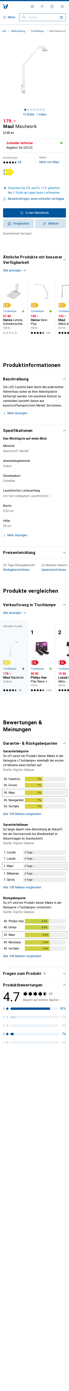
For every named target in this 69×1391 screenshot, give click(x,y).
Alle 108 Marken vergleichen (22, 814)
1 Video (41, 114)
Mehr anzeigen (17, 413)
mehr (33, 1123)
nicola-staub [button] (20, 1287)
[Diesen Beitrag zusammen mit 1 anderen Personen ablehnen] (63, 1194)
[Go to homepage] (5, 6)
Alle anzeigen (12, 270)
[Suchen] (23, 17)
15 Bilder (29, 114)
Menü (11, 17)
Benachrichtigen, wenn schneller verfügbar (36, 199)
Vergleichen (21, 223)
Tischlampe (37, 31)
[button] (8, 172)
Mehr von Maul (49, 160)
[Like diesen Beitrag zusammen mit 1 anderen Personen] (46, 1076)
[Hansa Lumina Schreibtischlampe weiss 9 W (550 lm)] (14, 307)
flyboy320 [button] (19, 1192)
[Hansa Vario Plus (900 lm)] (41, 307)
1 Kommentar (48, 1270)
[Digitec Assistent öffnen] (52, 6)
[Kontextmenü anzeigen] (37, 1076)
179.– (9, 121)
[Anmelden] (42, 6)
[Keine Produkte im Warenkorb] (62, 6)
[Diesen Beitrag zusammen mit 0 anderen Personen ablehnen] (63, 1076)
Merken (53, 223)
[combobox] (13, 1062)
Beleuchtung (18, 31)
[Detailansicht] (34, 793)
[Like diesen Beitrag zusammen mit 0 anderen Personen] (46, 1289)
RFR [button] (15, 1074)
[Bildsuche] (61, 17)
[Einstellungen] (32, 6)
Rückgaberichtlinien (16, 570)
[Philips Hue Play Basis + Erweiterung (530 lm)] (41, 657)
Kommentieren (18, 1175)
